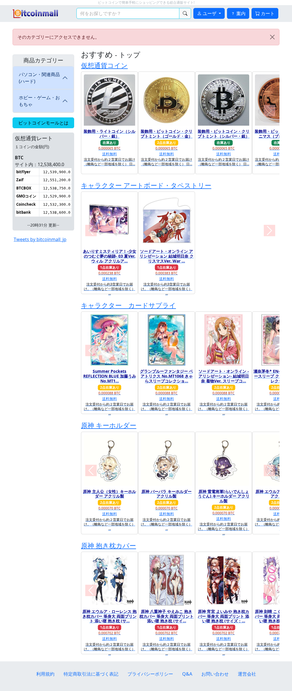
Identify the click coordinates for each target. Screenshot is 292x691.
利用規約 (45, 674)
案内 (240, 13)
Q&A (187, 674)
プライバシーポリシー (150, 674)
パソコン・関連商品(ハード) (39, 77)
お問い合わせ (215, 674)
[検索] (185, 13)
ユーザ (210, 13)
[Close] (272, 37)
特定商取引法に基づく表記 (91, 674)
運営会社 (247, 674)
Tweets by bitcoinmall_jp (40, 239)
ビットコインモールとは (43, 123)
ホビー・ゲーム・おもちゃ (39, 100)
